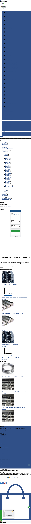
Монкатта (6, 91)
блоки (8, 58)
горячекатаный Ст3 (8, 25)
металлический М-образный (10, 104)
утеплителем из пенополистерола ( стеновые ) (11, 81)
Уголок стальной (6, 192)
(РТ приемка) (8, 60)
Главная (1, 237)
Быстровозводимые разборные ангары (7, 148)
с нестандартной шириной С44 (11, 71)
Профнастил (5, 74)
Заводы (3, 441)
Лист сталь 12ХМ (7, 178)
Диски (6, 51)
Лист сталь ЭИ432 (7, 157)
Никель (6, 41)
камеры (7, 59)
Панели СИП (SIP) (4, 142)
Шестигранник (7, 20)
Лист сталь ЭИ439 (7, 158)
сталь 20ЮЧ (7, 33)
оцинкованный (8, 23)
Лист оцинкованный (8, 187)
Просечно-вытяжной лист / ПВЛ (9, 188)
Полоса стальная (6, 189)
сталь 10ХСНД (8, 27)
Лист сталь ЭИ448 (7, 174)
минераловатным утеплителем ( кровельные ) (11, 79)
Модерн (6, 96)
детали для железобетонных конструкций (11, 119)
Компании (3, 131)
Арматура (6, 12)
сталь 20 (7, 31)
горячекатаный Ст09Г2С (9, 24)
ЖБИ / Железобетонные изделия (6, 199)
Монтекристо (7, 86)
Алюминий (6, 37)
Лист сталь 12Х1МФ (8, 177)
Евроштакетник (6, 101)
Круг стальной (6, 155)
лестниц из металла (8, 116)
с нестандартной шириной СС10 (11, 64)
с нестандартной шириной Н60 (11, 72)
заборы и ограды (7, 114)
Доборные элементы (5, 195)
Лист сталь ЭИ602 (7, 159)
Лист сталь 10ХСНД (14, 237)
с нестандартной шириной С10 (11, 63)
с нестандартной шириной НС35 (11, 70)
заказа (4, 445)
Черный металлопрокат (5, 151)
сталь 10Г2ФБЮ (8, 26)
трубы (6, 118)
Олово (3, 465)
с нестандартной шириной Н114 (11, 73)
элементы (6, 99)
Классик (6, 92)
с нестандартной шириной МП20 (11, 67)
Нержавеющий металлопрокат (6, 198)
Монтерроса (7, 87)
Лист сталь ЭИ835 (7, 161)
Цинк (6, 44)
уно (6, 90)
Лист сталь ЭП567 (7, 166)
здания (7, 110)
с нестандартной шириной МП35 (11, 69)
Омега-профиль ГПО (5, 147)
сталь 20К (7, 32)
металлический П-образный (10, 103)
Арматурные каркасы (5, 144)
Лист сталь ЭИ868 (7, 175)
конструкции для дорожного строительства (11, 109)
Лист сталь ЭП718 (7, 170)
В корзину (5, 286)
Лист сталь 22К (7, 183)
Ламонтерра (6, 93)
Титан (6, 43)
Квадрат (6, 47)
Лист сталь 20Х (7, 182)
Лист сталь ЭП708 (7, 169)
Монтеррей (6, 83)
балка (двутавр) (9, 13)
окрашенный (8, 76)
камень (8, 53)
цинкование (6, 121)
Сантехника (5, 107)
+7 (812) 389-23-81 (11, 0)
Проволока (6, 16)
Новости (5, 132)
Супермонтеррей (7, 84)
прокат (6, 21)
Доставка (5, 135)
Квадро (6, 97)
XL (7, 95)
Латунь (6, 39)
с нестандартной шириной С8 (11, 62)
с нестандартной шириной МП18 (11, 66)
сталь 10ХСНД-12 (8, 28)
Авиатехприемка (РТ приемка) (6, 200)
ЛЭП (5, 117)
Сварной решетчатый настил (6, 150)
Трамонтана (6, 88)
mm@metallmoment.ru (8, 206)
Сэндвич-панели (6, 77)
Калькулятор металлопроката (4, 0)
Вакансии (5, 133)
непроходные (8, 54)
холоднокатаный (8, 22)
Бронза (3, 461)
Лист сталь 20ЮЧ (7, 181)
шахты (7, 56)
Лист (4, 156)
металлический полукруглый (11, 102)
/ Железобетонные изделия (8, 52)
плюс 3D (7, 89)
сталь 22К (7, 34)
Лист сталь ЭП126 (7, 164)
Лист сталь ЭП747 (7, 171)
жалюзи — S (7, 106)
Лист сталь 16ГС (7, 179)
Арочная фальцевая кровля (5, 149)
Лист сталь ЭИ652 (7, 160)
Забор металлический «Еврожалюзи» (7, 145)
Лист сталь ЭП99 (7, 163)
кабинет (4, 444)
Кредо (6, 98)
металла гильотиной (7, 126)
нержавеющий (8, 48)
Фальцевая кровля (4, 143)
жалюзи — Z (7, 105)
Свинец (6, 42)
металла (7, 129)
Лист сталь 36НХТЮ (8, 173)
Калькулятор (3, 457)
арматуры (6, 125)
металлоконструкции (9, 112)
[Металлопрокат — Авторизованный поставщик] (0, 478)
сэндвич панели (9, 78)
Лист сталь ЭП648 (7, 167)
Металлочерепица (6, 82)
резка (6, 122)
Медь (6, 40)
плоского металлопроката (8, 123)
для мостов (8, 111)
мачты (7, 115)
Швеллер (6, 19)
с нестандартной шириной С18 (11, 68)
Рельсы (5, 108)
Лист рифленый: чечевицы (9, 184)
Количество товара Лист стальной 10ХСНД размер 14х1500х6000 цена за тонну (11, 266)
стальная (7, 15)
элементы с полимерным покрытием (11, 100)
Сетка (6, 17)
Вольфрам (6, 38)
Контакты (1, 136)
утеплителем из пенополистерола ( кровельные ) (12, 80)
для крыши (8, 75)
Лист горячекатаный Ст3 (8, 185)
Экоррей (6, 85)
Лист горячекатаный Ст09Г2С (9, 186)
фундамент (8, 55)
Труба (3, 455)
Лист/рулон (6, 49)
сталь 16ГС (7, 30)
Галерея (5, 134)
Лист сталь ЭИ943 (7, 162)
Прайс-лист (3, 10)
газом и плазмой (7, 127)
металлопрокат (7, 11)
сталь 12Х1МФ (8, 29)
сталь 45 (7, 35)
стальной (7, 14)
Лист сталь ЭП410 (7, 165)
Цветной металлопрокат (5, 196)
